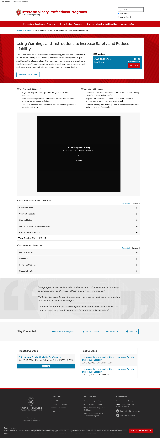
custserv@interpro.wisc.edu (131, 401)
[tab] (117, 62)
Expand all (126, 203)
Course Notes (25, 220)
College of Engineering (92, 401)
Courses (28, 31)
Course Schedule (27, 214)
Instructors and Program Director (34, 226)
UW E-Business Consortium (93, 404)
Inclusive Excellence (58, 408)
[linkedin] (117, 411)
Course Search (125, 17)
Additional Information (29, 232)
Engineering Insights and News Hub (102, 24)
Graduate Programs (127, 415)
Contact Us (113, 331)
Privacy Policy (56, 411)
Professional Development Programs (39, 24)
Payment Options (27, 265)
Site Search (124, 13)
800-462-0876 (122, 406)
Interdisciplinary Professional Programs (54, 11)
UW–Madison (15, 2)
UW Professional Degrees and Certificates (94, 409)
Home (19, 31)
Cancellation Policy (28, 271)
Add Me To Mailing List (64, 331)
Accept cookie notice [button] (141, 431)
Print (130, 331)
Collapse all (136, 203)
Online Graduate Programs (71, 24)
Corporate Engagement (60, 404)
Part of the (31, 419)
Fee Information (26, 252)
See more (46, 366)
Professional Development (130, 411)
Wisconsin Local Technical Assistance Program (93, 414)
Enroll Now (134, 65)
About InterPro (127, 24)
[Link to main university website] (31, 411)
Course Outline (26, 207)
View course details (28, 75)
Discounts (23, 258)
